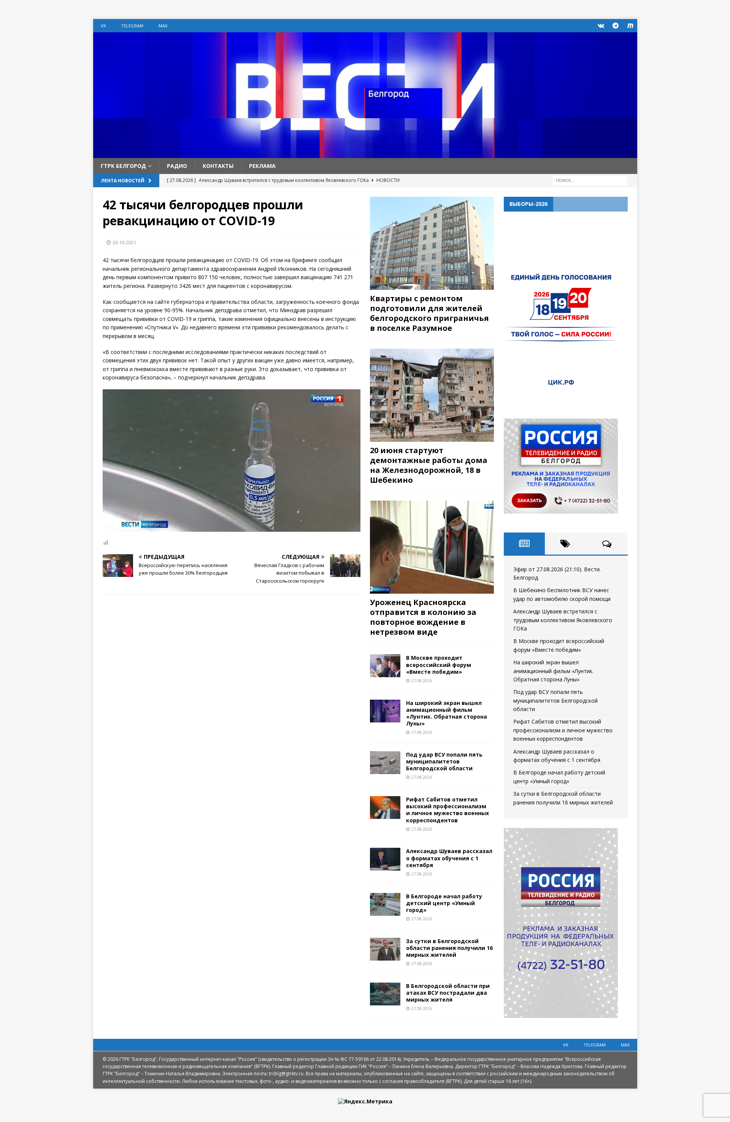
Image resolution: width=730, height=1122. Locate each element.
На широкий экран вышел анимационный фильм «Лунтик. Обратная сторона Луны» (446, 713)
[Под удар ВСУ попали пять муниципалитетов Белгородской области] (385, 762)
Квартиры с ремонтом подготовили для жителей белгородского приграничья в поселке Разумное (429, 313)
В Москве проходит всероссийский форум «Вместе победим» (438, 664)
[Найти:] (590, 180)
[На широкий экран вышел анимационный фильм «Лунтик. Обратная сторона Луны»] (385, 711)
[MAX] (630, 25)
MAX (163, 25)
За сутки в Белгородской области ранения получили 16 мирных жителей (449, 947)
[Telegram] (615, 25)
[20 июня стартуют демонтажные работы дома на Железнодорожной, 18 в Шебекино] (432, 395)
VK (103, 25)
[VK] (601, 25)
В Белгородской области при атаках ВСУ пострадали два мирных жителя (448, 992)
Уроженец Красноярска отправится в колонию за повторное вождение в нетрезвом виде (423, 617)
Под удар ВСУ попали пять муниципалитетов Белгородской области (444, 761)
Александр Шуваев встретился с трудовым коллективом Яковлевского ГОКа (562, 620)
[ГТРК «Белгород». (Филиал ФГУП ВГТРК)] (365, 153)
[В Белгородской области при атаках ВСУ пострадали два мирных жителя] (385, 994)
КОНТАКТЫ (218, 165)
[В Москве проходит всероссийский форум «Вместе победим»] (385, 665)
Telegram (132, 25)
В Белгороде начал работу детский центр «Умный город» (444, 903)
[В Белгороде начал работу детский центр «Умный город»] (385, 904)
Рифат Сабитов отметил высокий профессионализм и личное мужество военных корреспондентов (447, 810)
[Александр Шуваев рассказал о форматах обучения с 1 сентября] (385, 859)
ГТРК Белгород (123, 165)
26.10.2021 (124, 242)
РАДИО (177, 165)
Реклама (262, 165)
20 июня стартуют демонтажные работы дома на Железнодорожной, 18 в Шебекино (428, 465)
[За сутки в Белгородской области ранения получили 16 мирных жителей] (385, 949)
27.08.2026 (421, 680)
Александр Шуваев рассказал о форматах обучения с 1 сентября (449, 857)
